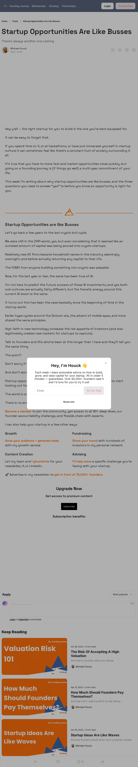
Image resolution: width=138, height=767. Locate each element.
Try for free (94, 390)
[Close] (105, 363)
